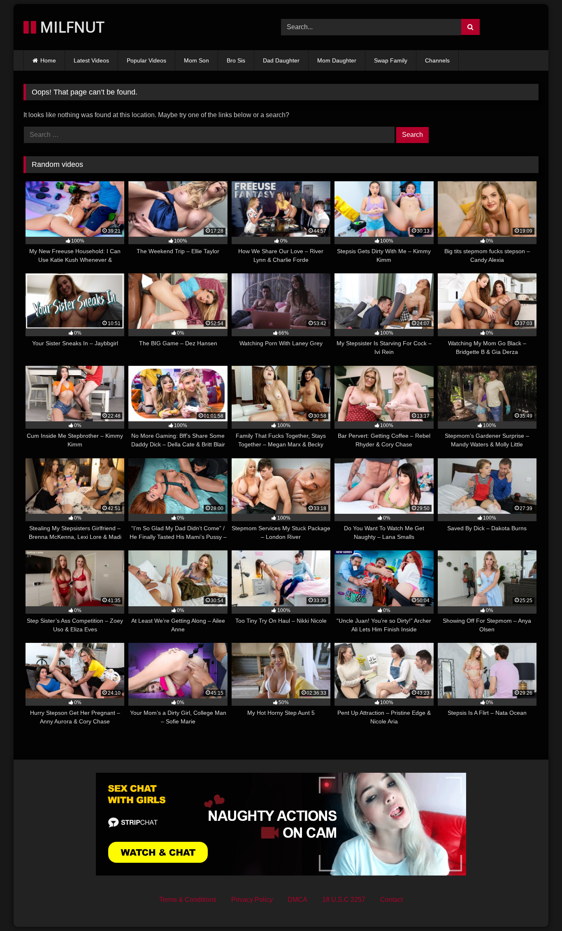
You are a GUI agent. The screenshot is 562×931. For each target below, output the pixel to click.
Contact (391, 899)
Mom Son (196, 60)
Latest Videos (91, 60)
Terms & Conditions (187, 899)
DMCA (297, 899)
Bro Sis (236, 60)
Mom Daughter (336, 60)
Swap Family (390, 60)
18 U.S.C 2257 (343, 899)
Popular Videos (146, 60)
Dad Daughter (281, 60)
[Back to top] (536, 907)
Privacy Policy (252, 899)
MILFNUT (70, 27)
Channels (437, 60)
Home (48, 60)
